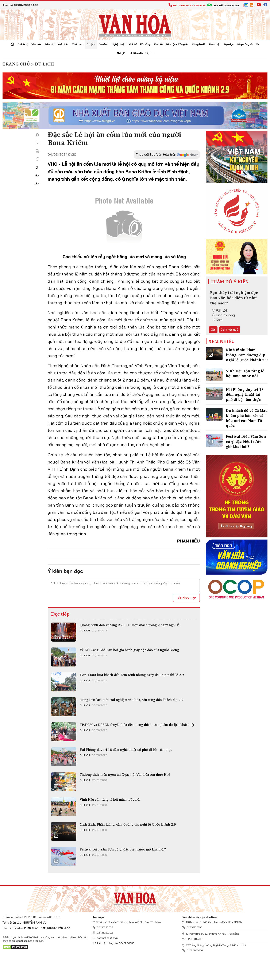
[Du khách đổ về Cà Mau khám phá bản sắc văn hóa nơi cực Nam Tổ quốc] (214, 414)
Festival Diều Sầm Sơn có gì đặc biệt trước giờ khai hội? (123, 849)
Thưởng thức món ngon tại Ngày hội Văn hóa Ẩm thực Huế (125, 774)
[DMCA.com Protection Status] (15, 946)
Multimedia (136, 53)
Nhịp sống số (244, 44)
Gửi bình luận (186, 598)
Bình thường (225, 315)
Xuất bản (63, 44)
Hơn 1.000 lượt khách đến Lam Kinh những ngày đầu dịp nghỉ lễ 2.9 (132, 674)
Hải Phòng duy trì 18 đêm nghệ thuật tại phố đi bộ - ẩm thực (126, 749)
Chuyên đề (198, 44)
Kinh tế (158, 44)
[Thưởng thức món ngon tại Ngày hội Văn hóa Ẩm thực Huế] (63, 781)
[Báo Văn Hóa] (135, 897)
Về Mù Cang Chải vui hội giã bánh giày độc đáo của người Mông (129, 650)
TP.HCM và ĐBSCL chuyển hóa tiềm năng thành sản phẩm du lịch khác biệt (137, 724)
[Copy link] (37, 159)
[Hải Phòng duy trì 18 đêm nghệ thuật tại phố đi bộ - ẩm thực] (63, 756)
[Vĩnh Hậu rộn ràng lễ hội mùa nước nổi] (63, 806)
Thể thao (77, 44)
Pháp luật (215, 44)
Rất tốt (221, 310)
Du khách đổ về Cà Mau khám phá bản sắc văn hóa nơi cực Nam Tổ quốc (246, 417)
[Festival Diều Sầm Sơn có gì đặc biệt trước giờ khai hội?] (63, 856)
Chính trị (23, 44)
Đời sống (145, 44)
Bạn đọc (229, 44)
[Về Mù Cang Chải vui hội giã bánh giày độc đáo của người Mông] (63, 656)
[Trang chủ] (12, 44)
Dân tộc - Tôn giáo (177, 44)
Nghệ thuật (119, 44)
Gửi (213, 329)
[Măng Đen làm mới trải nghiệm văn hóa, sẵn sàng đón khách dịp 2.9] (63, 706)
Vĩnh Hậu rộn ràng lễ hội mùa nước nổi (110, 799)
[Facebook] (37, 135)
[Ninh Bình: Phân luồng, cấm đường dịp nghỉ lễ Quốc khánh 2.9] (63, 831)
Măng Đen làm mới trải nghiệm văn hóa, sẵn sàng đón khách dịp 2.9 (131, 699)
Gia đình (103, 44)
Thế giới (121, 53)
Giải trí (132, 44)
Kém (219, 320)
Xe (257, 44)
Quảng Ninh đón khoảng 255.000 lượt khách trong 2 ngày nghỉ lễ (130, 625)
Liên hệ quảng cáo (226, 5)
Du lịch (91, 44)
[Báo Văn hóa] (135, 24)
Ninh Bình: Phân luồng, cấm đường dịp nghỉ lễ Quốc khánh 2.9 (128, 824)
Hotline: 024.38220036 (189, 5)
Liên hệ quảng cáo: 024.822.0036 (115, 943)
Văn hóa (36, 44)
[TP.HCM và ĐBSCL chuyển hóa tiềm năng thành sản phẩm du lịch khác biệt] (63, 731)
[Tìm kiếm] (147, 53)
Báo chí (49, 44)
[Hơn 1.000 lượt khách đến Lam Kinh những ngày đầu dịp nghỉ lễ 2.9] (63, 681)
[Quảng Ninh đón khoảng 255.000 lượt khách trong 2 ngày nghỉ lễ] (63, 632)
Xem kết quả (229, 329)
